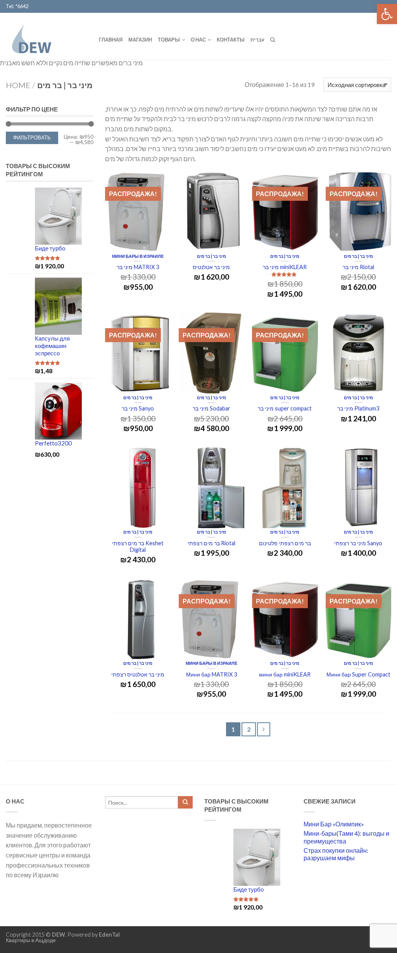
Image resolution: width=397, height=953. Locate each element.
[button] (387, 14)
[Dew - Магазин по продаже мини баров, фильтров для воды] (46, 36)
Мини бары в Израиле (138, 256)
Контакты (231, 40)
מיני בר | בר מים (211, 256)
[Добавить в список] (161, 181)
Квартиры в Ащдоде (31, 940)
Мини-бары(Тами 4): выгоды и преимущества (346, 837)
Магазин (140, 40)
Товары (169, 40)
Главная (111, 40)
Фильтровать (32, 138)
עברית (257, 40)
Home (18, 85)
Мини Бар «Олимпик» (334, 824)
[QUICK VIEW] (138, 211)
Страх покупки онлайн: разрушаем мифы (336, 854)
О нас (198, 40)
